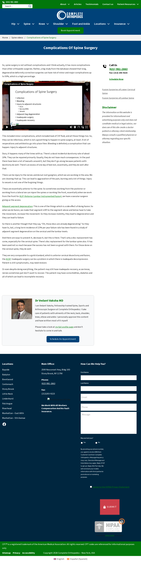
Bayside (5, 369)
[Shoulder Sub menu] (66, 24)
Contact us (107, 4)
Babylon (6, 374)
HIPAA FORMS (109, 535)
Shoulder (58, 24)
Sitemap (6, 552)
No (99, 442)
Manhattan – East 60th (13, 413)
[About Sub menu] (69, 4)
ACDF (8, 259)
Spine (27, 24)
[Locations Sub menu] (108, 24)
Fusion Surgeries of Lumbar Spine (118, 98)
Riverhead (7, 408)
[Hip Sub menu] (18, 24)
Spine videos (17, 37)
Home (5, 37)
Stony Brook (8, 389)
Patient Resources (126, 4)
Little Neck (7, 393)
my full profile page (64, 326)
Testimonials (92, 4)
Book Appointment (70, 30)
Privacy (16, 552)
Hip (13, 24)
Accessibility (28, 552)
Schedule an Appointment (63, 339)
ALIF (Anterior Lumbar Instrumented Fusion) (41, 196)
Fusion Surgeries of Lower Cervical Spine (118, 91)
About (63, 4)
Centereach (7, 384)
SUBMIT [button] (110, 507)
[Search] (29, 6)
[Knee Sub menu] (47, 24)
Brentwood (7, 379)
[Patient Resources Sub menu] (138, 4)
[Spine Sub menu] (33, 24)
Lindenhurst (8, 398)
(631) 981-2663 (118, 69)
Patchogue (7, 403)
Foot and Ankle (81, 24)
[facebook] (4, 424)
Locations (100, 24)
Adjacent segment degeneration (17, 206)
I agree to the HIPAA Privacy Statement (110, 487)
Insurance (120, 24)
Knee (42, 24)
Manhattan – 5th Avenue (13, 418)
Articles (77, 4)
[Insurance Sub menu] (128, 24)
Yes (84, 442)
